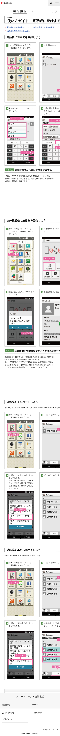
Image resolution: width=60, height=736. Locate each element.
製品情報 (20, 11)
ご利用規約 (37, 712)
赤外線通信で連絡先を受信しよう (46, 27)
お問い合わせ (8, 712)
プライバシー (8, 719)
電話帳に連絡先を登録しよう (18, 27)
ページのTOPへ (49, 730)
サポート (36, 705)
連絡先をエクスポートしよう (18, 31)
